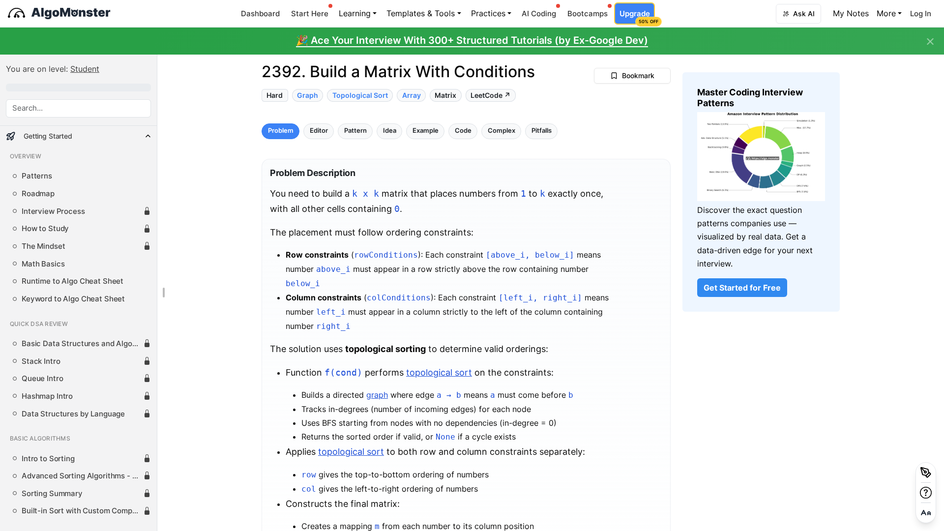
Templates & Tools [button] (420, 13)
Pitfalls (541, 131)
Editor (319, 131)
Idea (389, 131)
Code (463, 131)
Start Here (309, 13)
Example (426, 131)
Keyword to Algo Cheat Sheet (73, 299)
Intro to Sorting (48, 458)
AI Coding (539, 13)
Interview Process (53, 211)
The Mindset (43, 246)
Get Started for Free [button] (742, 288)
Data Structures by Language (73, 414)
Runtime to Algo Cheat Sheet (72, 281)
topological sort (439, 372)
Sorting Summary (52, 493)
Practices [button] (488, 13)
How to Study (45, 228)
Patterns (37, 176)
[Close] (930, 42)
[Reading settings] (926, 513)
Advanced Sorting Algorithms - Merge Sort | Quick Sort (82, 476)
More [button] (886, 13)
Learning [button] (355, 13)
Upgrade (637, 16)
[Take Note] (926, 472)
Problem (281, 131)
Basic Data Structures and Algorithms (82, 343)
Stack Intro (41, 361)
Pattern (355, 131)
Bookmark (638, 75)
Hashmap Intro (47, 396)
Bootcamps (587, 13)
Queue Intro (42, 378)
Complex (501, 131)
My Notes (851, 13)
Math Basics (43, 264)
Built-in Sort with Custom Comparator (82, 510)
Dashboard (260, 13)
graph (377, 395)
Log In (920, 13)
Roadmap (38, 193)
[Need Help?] (926, 492)
